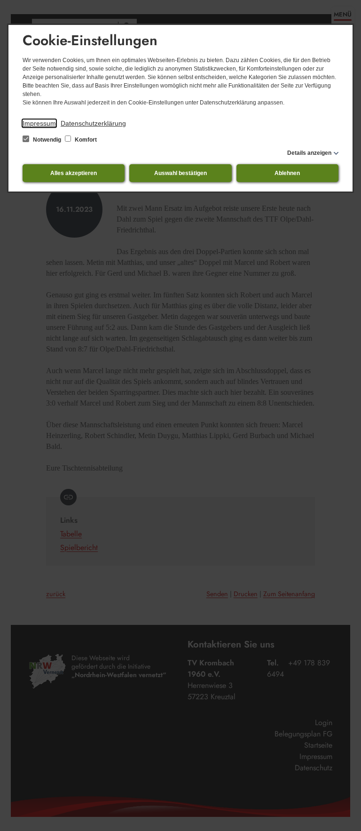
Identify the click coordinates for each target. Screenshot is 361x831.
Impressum (39, 123)
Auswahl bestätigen (180, 173)
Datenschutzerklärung (93, 123)
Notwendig (47, 139)
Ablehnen (287, 173)
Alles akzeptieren (73, 173)
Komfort (85, 139)
